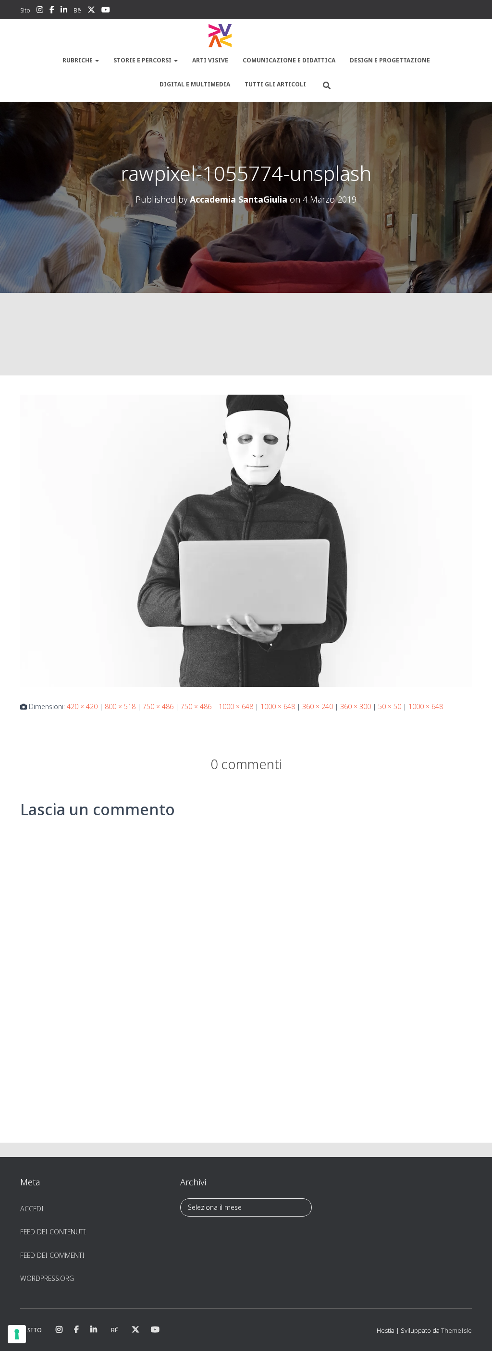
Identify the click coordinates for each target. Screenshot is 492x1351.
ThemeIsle (456, 1330)
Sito (25, 10)
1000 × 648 (236, 706)
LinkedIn (64, 11)
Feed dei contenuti (53, 1231)
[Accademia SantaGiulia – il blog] (246, 36)
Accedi (32, 1208)
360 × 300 (355, 706)
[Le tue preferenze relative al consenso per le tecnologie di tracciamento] (17, 1334)
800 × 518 (120, 706)
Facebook (51, 11)
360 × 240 (317, 706)
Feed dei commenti (52, 1255)
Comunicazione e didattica (289, 60)
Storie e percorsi (143, 60)
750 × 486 (158, 706)
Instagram (40, 11)
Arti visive (210, 60)
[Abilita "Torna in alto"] (473, 1332)
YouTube (105, 11)
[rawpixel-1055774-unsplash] (246, 539)
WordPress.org (47, 1278)
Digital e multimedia (195, 84)
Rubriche (78, 60)
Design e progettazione (390, 60)
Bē (77, 10)
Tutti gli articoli (275, 84)
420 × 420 (82, 706)
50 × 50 (389, 706)
